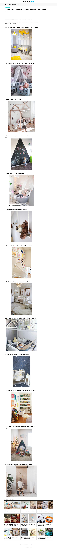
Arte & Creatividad (7, 7)
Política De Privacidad (27, 544)
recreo (28, 1)
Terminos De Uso (34, 544)
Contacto (21, 544)
